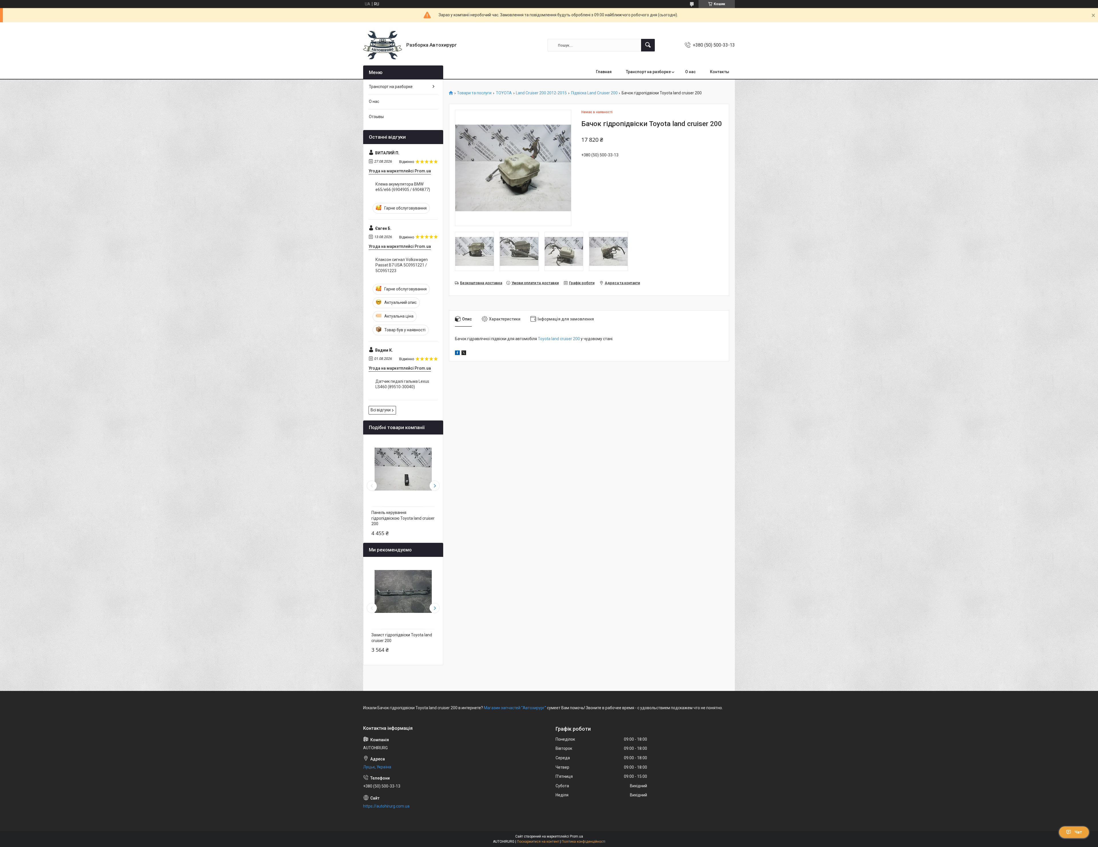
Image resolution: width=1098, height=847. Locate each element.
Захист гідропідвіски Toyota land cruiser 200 (401, 638)
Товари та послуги (474, 93)
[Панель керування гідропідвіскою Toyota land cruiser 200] (403, 469)
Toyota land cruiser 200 (559, 338)
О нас (690, 71)
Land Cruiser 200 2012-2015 (541, 93)
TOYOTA (504, 93)
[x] (464, 353)
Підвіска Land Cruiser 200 (594, 93)
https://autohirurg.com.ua (386, 806)
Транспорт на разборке (648, 71)
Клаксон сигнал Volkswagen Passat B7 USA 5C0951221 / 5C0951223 (401, 265)
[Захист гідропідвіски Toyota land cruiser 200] (403, 591)
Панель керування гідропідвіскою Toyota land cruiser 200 (403, 518)
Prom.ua (576, 836)
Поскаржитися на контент (538, 842)
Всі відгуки (381, 410)
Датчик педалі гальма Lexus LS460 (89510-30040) (402, 384)
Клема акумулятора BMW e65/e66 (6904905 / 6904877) (402, 187)
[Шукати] (648, 45)
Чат (1078, 832)
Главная (604, 71)
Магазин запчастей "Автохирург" (515, 707)
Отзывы (376, 116)
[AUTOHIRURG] (382, 45)
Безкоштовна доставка (481, 283)
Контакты (719, 71)
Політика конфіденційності (583, 842)
